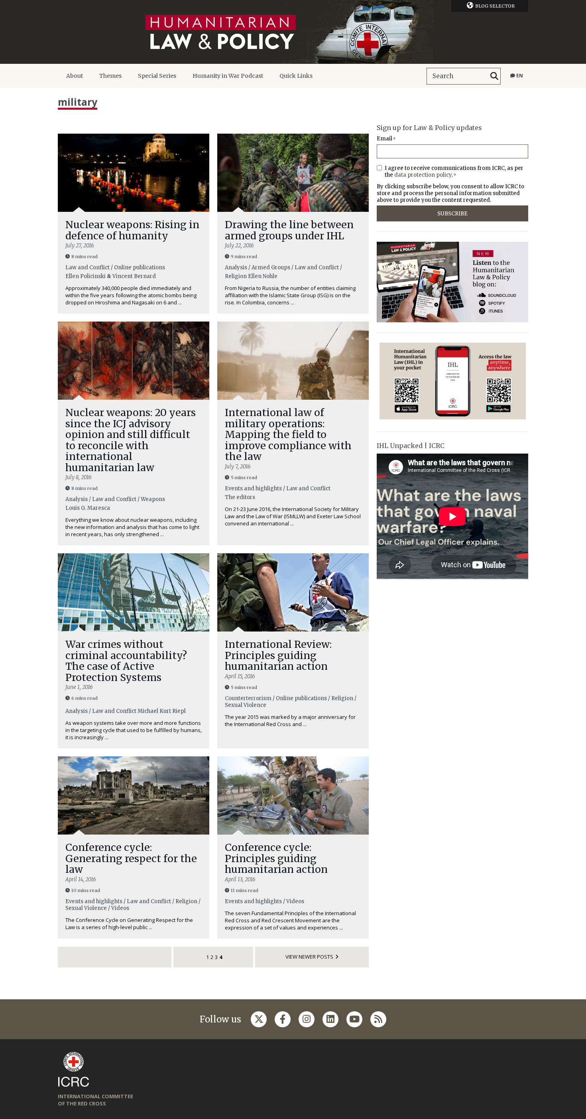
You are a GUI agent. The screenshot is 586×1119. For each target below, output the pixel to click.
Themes (110, 75)
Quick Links (296, 75)
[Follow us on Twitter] (259, 1019)
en (519, 75)
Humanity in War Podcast (228, 75)
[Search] (494, 76)
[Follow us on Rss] (378, 1019)
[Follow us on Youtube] (354, 1019)
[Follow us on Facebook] (283, 1019)
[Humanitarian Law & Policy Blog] (293, 32)
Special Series (157, 75)
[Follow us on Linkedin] (330, 1019)
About (74, 75)
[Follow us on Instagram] (307, 1019)
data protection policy (423, 175)
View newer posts (309, 956)
